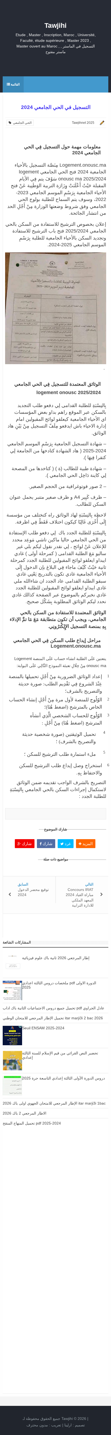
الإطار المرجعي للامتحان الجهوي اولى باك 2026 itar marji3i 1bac (54, 1103)
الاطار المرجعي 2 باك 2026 (24, 1113)
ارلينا (68, 1425)
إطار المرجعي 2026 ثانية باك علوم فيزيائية (55, 958)
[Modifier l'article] (101, 123)
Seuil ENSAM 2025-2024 (43, 1028)
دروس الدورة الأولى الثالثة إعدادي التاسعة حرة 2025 (63, 1078)
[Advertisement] (55, 1199)
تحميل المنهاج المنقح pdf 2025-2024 (32, 1123)
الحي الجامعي (21, 123)
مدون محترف (37, 1425)
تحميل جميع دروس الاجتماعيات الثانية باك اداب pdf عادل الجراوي (53, 1008)
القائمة (15, 84)
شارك (26, 843)
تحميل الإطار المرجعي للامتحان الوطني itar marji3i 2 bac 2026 (53, 1018)
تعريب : (43, 1425)
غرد (67, 843)
